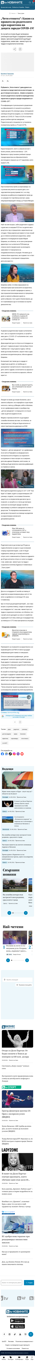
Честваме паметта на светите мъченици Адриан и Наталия (16, 846)
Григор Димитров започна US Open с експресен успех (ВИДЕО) (16, 1113)
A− (3, 81)
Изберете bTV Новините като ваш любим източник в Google (19, 716)
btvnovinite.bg (28, 144)
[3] (33, 3)
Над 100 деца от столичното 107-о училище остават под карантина (20, 531)
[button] (9, 913)
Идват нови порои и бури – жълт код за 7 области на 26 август (17, 792)
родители (16, 729)
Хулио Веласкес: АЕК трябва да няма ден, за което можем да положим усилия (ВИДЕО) (16, 1128)
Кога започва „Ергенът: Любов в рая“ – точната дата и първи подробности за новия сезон (17, 1191)
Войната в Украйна (18, 7)
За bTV (4, 1341)
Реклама (11, 1341)
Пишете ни (25, 1348)
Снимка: (4, 712)
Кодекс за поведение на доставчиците (17, 1345)
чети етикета (24, 738)
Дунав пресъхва (6, 7)
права (15, 734)
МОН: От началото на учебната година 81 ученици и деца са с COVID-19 (20, 317)
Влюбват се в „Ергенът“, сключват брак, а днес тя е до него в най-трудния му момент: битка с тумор (16, 1204)
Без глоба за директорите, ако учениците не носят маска (22, 387)
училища (24, 729)
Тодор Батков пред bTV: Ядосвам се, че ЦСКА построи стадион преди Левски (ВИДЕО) (17, 1141)
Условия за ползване (13, 1348)
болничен (23, 734)
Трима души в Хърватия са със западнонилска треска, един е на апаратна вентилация (17, 856)
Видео (27, 7)
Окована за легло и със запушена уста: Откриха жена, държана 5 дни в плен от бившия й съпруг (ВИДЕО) (16, 948)
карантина (5, 738)
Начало (13, 13)
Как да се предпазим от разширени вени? (16, 1253)
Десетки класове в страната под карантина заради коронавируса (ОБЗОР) (22, 633)
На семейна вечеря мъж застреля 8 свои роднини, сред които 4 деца (16, 836)
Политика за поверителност (24, 1341)
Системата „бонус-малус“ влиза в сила (15, 1067)
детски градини (6, 734)
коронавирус (14, 738)
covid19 (4, 743)
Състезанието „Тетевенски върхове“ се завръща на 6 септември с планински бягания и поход (23, 821)
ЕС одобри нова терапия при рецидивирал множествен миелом (16, 1239)
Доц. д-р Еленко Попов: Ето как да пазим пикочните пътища (15, 1263)
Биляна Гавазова (7, 74)
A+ (8, 81)
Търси (30, 1282)
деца (9, 729)
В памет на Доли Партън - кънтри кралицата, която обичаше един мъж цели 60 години (15, 1176)
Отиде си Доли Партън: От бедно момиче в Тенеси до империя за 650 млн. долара (15, 1053)
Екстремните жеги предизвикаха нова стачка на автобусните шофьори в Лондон (17, 1078)
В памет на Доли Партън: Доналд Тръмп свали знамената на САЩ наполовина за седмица (23, 804)
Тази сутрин (21, 13)
